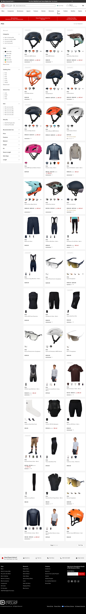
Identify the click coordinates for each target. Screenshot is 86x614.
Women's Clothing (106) (10, 39)
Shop (2, 566)
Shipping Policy (26, 586)
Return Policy (26, 571)
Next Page (80, 545)
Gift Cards (3, 586)
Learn (24, 581)
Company (47, 566)
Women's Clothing (5, 578)
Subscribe (81, 574)
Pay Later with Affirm (6, 573)
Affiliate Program (49, 578)
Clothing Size (6, 69)
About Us (47, 571)
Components (4, 583)
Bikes (2, 569)
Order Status (26, 576)
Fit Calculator (4, 588)
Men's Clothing (4, 576)
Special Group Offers (28, 578)
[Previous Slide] (14, 1)
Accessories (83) (8, 41)
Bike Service (26, 588)
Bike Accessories (5, 581)
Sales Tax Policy (26, 583)
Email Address (70, 571)
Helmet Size (6, 90)
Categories (6, 34)
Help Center (26, 569)
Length (5, 160)
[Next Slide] (72, 1)
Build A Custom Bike (6, 571)
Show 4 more (6, 64)
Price (4, 133)
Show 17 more (6, 84)
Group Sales (48, 583)
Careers (47, 576)
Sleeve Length (7, 152)
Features (5, 137)
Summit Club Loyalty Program (52, 573)
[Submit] (14, 5)
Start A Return (26, 573)
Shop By (5, 119)
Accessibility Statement (50, 581)
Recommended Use (8, 130)
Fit (3, 148)
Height (5, 145)
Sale (4, 104)
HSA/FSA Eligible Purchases (7, 590)
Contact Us (47, 569)
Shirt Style (6, 156)
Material (5, 141)
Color (4, 48)
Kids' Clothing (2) (9, 43)
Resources (25, 566)
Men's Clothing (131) (9, 37)
